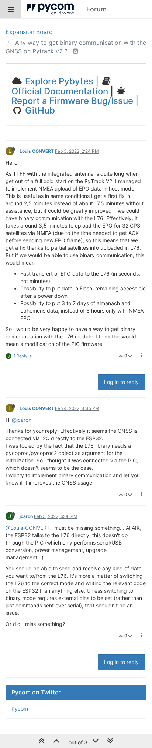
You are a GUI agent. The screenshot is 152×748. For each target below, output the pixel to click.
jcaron (26, 516)
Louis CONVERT (37, 151)
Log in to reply (121, 382)
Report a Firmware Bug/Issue (72, 100)
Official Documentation (59, 91)
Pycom (19, 708)
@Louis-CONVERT (28, 528)
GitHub (39, 110)
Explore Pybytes (58, 81)
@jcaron (21, 420)
